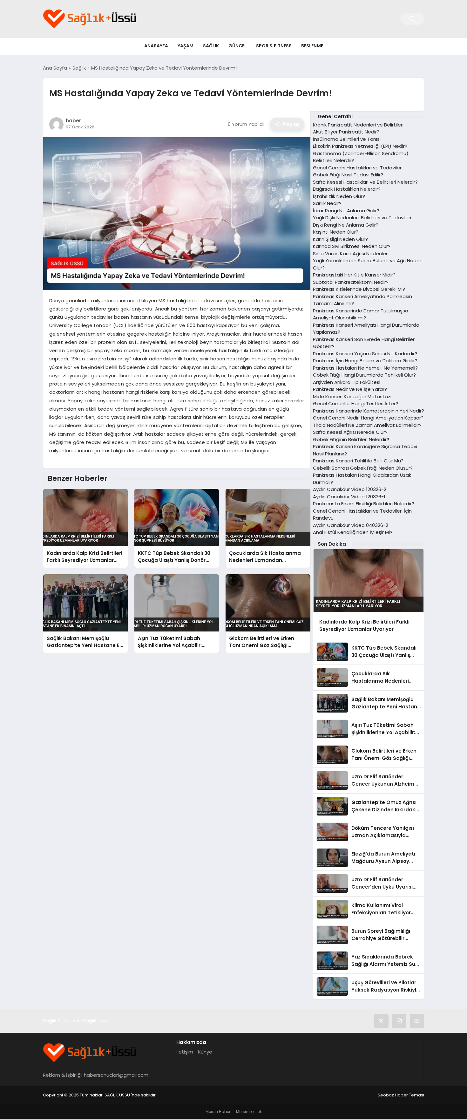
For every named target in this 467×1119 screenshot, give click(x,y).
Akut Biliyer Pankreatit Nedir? (346, 131)
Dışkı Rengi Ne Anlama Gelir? (345, 225)
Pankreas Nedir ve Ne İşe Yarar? (350, 389)
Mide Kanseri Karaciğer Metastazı (352, 396)
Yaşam (185, 46)
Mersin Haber (218, 1111)
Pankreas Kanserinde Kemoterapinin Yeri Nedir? (368, 410)
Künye (205, 1051)
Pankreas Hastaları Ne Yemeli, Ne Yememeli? (365, 368)
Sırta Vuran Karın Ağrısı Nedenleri (351, 253)
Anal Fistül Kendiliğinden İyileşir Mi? (352, 532)
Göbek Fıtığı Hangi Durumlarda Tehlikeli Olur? (364, 375)
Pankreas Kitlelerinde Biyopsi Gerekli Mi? (359, 289)
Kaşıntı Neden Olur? (335, 232)
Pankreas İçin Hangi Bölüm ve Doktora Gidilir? (365, 360)
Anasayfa (156, 46)
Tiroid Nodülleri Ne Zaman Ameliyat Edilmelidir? (367, 425)
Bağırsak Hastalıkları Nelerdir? (347, 189)
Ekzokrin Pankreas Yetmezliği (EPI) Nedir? (360, 146)
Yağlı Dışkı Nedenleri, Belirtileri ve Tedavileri (362, 217)
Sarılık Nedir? (327, 203)
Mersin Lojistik (249, 1111)
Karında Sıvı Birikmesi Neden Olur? (351, 246)
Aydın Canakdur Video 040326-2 (350, 525)
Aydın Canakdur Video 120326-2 (349, 489)
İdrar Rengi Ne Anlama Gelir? (346, 210)
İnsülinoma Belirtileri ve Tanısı (347, 139)
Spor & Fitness (274, 46)
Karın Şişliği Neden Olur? (340, 239)
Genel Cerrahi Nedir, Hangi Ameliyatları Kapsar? (368, 417)
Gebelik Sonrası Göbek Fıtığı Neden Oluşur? (363, 468)
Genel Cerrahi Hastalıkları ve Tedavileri (358, 167)
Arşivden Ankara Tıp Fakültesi (346, 382)
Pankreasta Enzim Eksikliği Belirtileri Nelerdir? (363, 503)
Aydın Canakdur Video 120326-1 (349, 496)
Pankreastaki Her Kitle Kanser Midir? (354, 274)
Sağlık (211, 46)
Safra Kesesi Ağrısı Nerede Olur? (350, 432)
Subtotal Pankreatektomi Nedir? (351, 282)
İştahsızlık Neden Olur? (339, 196)
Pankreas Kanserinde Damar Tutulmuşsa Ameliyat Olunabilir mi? (360, 314)
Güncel (237, 46)
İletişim (184, 1051)
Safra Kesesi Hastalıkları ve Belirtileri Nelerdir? (365, 182)
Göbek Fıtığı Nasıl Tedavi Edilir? (348, 174)
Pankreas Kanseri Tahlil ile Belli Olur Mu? (358, 460)
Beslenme (312, 46)
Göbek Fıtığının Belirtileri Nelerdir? (351, 439)
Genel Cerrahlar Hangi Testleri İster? (355, 403)
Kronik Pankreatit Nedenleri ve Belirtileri (358, 124)
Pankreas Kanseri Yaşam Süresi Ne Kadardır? (365, 353)
